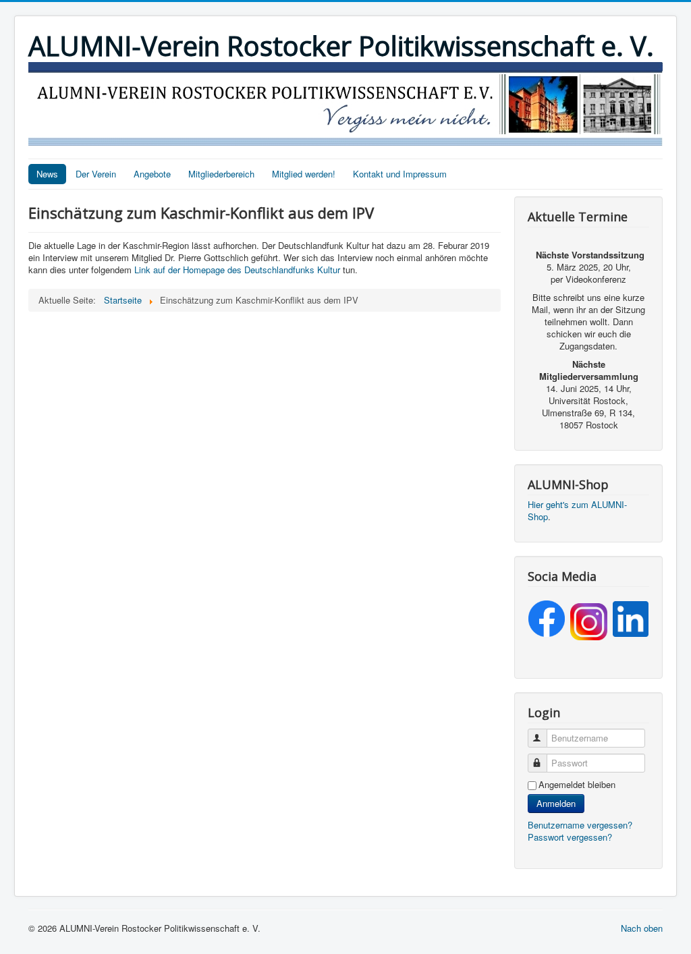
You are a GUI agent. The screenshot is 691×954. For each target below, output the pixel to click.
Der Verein (96, 173)
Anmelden (556, 803)
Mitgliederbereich (221, 173)
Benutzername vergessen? (580, 824)
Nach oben (642, 928)
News (47, 173)
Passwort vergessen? (570, 837)
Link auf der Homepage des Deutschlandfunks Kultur (237, 269)
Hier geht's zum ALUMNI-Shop (577, 510)
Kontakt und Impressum (400, 173)
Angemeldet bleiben (576, 785)
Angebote (152, 173)
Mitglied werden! (303, 173)
